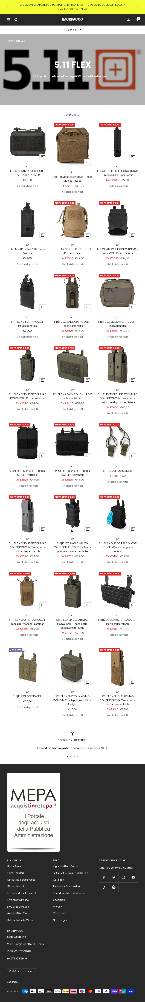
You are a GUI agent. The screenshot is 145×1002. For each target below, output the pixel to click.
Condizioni (59, 913)
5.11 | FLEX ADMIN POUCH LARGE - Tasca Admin (72, 396)
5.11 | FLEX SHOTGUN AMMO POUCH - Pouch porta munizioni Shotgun (72, 700)
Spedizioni (59, 900)
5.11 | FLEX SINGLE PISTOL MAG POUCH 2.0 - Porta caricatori (27, 396)
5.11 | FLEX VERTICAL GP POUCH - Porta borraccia (72, 251)
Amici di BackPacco (19, 913)
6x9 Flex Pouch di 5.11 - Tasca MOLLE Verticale (27, 472)
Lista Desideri (15, 873)
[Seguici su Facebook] (104, 877)
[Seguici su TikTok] (104, 887)
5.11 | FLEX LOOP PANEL (27, 696)
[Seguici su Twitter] (113, 877)
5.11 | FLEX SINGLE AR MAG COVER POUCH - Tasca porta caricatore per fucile (117, 700)
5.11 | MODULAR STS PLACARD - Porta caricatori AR (117, 621)
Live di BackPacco (18, 900)
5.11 (27, 166)
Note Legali (60, 920)
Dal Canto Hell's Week (20, 920)
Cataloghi (59, 879)
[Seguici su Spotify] (113, 887)
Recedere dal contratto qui (69, 893)
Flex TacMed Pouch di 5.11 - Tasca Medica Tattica (72, 179)
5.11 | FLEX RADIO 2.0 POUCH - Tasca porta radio (72, 323)
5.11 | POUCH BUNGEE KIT (117, 470)
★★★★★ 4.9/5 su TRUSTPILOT (72, 873)
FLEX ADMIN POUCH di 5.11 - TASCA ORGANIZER (27, 173)
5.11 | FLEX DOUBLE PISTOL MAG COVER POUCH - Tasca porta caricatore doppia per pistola (117, 398)
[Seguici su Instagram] (123, 877)
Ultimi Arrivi (14, 866)
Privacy (57, 906)
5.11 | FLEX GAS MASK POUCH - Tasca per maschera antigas (27, 621)
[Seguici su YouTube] (133, 877)
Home (10, 40)
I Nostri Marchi (15, 886)
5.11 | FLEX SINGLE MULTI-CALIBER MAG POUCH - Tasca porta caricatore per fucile (72, 547)
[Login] (128, 19)
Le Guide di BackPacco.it (21, 893)
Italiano (27, 971)
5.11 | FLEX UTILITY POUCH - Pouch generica (27, 323)
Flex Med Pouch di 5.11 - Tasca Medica (27, 251)
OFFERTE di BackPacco (21, 879)
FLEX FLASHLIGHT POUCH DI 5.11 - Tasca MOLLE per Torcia (117, 173)
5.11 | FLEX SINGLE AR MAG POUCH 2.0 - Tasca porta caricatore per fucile (72, 623)
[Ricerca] (16, 19)
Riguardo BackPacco (65, 866)
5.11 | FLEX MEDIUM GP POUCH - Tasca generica (117, 323)
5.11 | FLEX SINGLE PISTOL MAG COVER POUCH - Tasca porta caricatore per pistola (27, 547)
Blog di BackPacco (18, 906)
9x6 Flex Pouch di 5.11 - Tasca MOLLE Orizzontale (72, 472)
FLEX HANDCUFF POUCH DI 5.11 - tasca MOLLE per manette (117, 251)
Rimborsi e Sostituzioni (66, 886)
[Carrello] (136, 19)
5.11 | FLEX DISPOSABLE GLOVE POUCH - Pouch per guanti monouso (117, 547)
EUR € (12, 971)
